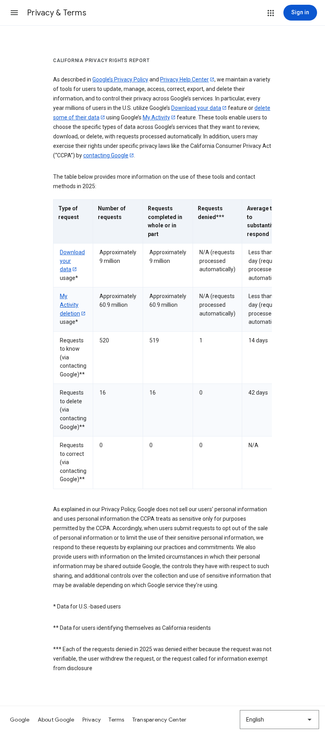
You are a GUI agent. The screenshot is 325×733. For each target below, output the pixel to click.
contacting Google (105, 155)
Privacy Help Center (184, 79)
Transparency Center (159, 719)
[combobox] (279, 719)
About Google (56, 719)
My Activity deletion (70, 304)
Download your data (196, 108)
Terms (116, 719)
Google (20, 719)
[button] (14, 12)
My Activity (156, 117)
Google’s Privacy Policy (120, 79)
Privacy (91, 719)
